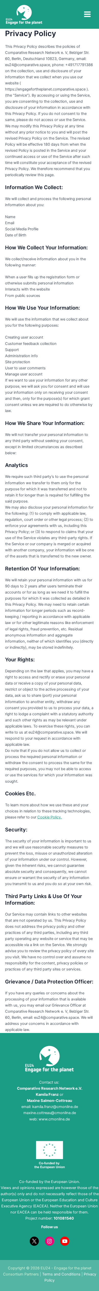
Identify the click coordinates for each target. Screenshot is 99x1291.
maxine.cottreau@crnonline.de (49, 1113)
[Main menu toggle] (87, 14)
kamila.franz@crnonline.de (55, 1106)
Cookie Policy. (49, 817)
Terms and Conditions (61, 1274)
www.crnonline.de (54, 1119)
